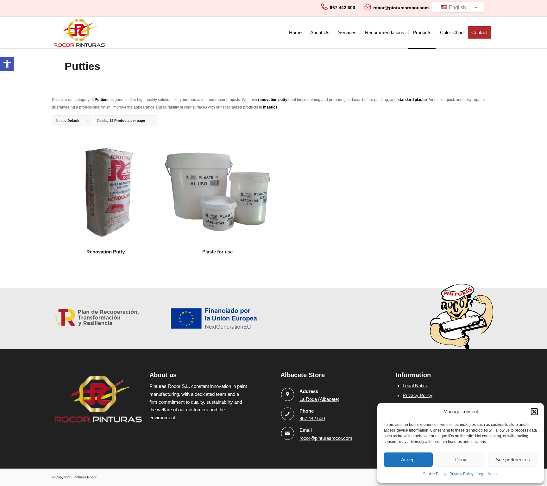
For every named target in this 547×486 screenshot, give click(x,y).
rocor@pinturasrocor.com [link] (401, 7)
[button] (534, 411)
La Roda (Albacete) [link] (319, 399)
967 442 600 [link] (342, 7)
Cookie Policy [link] (434, 474)
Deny (460, 459)
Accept (408, 459)
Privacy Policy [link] (462, 474)
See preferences (513, 459)
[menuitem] (295, 32)
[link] (7, 64)
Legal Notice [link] (488, 474)
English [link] (457, 7)
